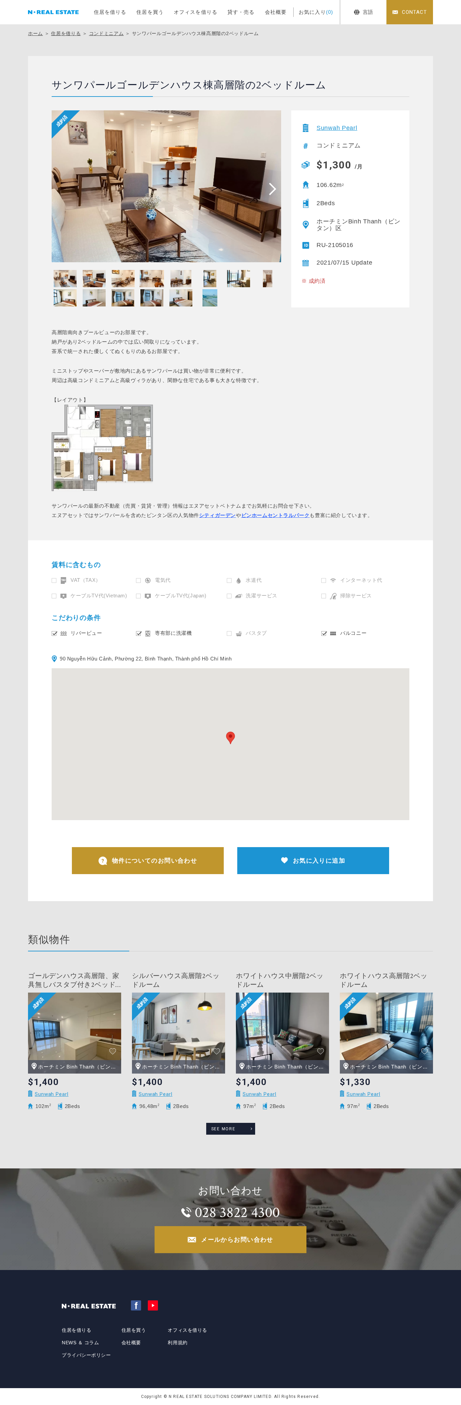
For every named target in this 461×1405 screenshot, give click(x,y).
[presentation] (270, 188)
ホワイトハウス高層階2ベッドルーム (383, 980)
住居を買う (150, 12)
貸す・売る (241, 12)
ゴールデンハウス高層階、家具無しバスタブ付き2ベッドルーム (73, 980)
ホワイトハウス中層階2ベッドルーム (279, 980)
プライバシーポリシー (86, 1355)
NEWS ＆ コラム (80, 1342)
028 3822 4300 (237, 1212)
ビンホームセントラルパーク (275, 515)
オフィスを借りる (195, 12)
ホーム (35, 33)
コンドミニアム (106, 33)
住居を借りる (110, 12)
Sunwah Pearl (337, 128)
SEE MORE (223, 1129)
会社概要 (276, 12)
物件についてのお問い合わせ (154, 860)
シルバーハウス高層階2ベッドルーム (175, 980)
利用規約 (177, 1342)
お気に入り (316, 12)
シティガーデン (217, 515)
